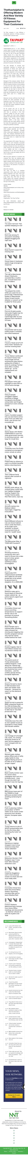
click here (6, 112)
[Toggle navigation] (14, 2)
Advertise (20, 1151)
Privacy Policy (12, 1151)
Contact (14, 1153)
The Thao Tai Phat (9, 170)
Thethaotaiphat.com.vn (9, 48)
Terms (5, 1151)
